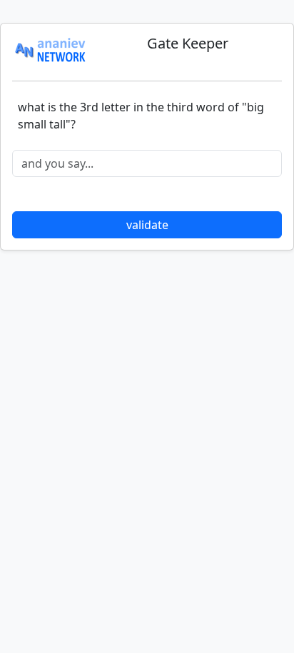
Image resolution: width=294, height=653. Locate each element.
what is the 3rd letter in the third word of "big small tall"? (141, 115)
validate (147, 225)
